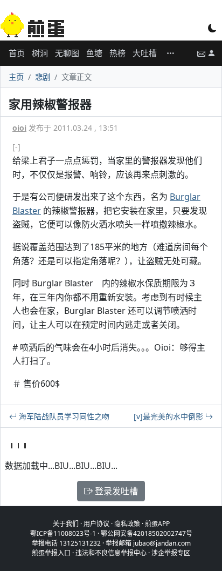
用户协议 (96, 523)
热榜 (117, 53)
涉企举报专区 (170, 552)
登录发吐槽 (115, 491)
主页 (16, 77)
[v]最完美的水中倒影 (169, 416)
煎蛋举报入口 (51, 552)
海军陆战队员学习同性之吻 (63, 416)
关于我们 (66, 523)
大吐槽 (145, 53)
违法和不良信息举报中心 (111, 552)
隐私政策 (127, 523)
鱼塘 (94, 53)
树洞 (40, 53)
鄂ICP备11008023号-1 (63, 533)
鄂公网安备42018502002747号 (146, 533)
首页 (17, 53)
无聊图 (67, 53)
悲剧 (42, 77)
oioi (19, 128)
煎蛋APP (157, 523)
